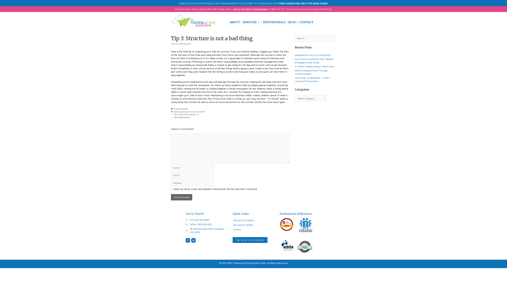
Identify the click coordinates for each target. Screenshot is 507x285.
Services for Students (243, 220)
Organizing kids (181, 109)
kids (175, 112)
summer (201, 112)
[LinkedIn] (193, 240)
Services (250, 22)
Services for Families (243, 225)
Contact (306, 22)
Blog (292, 22)
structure (193, 112)
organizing (183, 112)
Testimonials (274, 22)
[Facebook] (188, 240)
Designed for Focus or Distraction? (313, 55)
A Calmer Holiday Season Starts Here (314, 66)
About (235, 22)
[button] (253, 3)
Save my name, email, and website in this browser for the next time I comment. (215, 189)
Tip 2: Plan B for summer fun (186, 114)
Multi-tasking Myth (182, 117)
